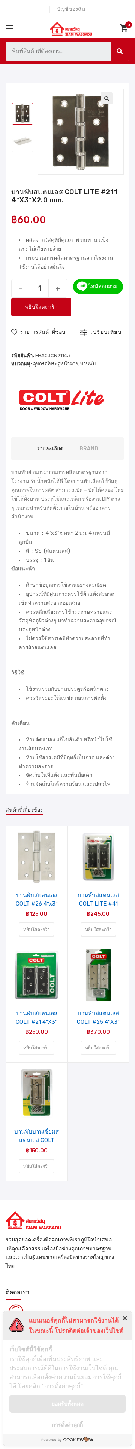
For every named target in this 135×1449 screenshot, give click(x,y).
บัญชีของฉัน (71, 9)
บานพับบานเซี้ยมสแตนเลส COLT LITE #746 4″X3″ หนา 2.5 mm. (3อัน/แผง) (36, 1135)
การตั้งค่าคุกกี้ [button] (67, 1424)
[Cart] (124, 28)
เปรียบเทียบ (106, 332)
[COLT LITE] (62, 399)
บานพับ (88, 364)
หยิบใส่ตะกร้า (41, 307)
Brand (89, 448)
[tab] (50, 449)
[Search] (120, 51)
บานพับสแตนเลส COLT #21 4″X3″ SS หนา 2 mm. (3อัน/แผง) (36, 1017)
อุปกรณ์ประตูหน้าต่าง (55, 364)
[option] (22, 113)
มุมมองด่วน (41, 864)
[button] (38, 332)
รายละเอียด (50, 448)
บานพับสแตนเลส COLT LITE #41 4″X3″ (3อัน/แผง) (98, 899)
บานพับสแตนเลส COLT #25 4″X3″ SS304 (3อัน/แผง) (98, 1017)
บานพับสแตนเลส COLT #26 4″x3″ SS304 (37, 899)
